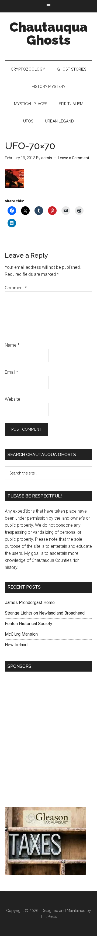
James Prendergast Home (30, 602)
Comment (16, 287)
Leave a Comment (73, 158)
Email (11, 372)
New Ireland (16, 644)
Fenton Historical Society (28, 623)
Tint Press (48, 916)
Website (12, 399)
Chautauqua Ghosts (48, 33)
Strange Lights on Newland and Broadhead (45, 613)
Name (12, 345)
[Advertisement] (48, 740)
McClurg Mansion (21, 634)
